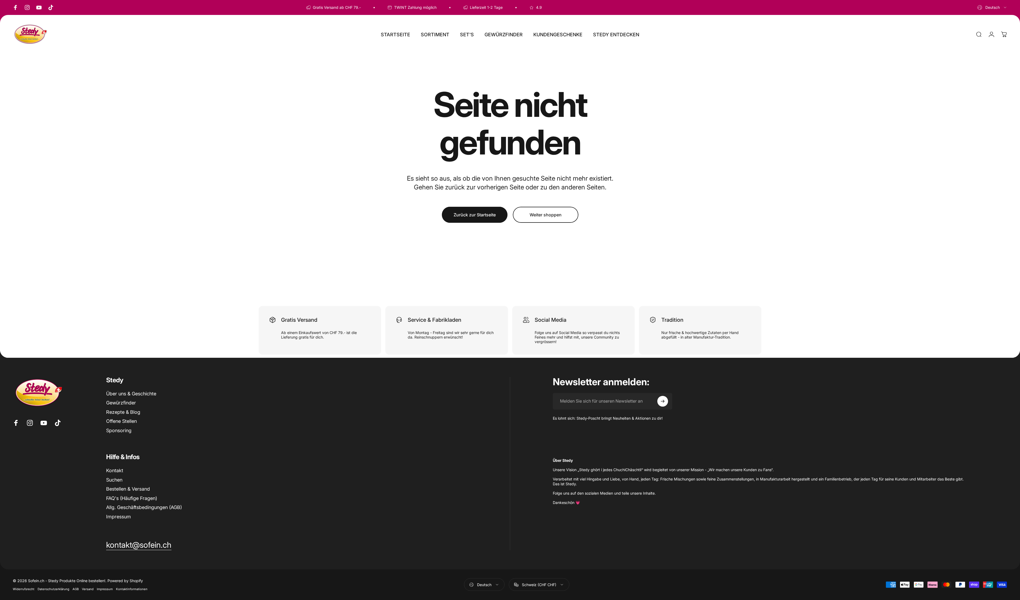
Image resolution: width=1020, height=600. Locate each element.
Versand (88, 589)
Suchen (114, 480)
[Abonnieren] (662, 401)
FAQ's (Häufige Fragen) (131, 498)
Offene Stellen (121, 421)
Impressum (118, 516)
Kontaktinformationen (131, 589)
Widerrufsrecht (23, 589)
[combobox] (992, 7)
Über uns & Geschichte (131, 393)
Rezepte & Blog (123, 412)
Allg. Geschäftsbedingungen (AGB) (144, 507)
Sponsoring (118, 430)
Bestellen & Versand (128, 489)
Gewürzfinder (121, 403)
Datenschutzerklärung (53, 589)
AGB (76, 589)
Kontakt (114, 470)
